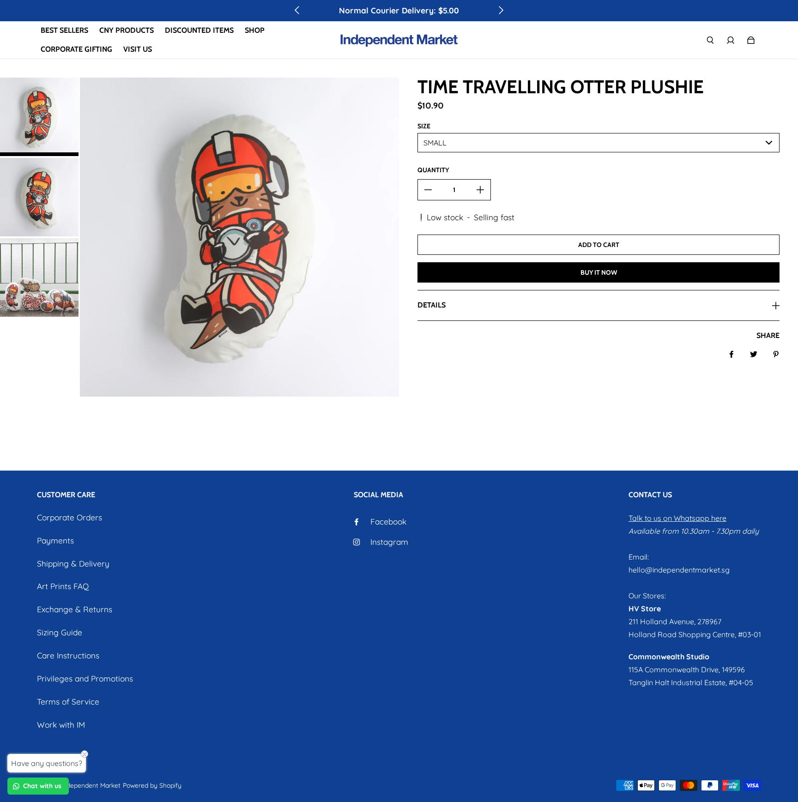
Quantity (433, 170)
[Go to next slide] (500, 10)
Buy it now (598, 272)
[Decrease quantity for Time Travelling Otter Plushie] (428, 190)
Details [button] (431, 305)
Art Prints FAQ (63, 586)
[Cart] (751, 40)
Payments (55, 540)
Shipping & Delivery (73, 563)
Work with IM (61, 725)
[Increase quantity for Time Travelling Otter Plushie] (480, 190)
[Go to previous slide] (297, 10)
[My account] (730, 40)
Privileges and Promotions (85, 678)
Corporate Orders (69, 517)
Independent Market (91, 785)
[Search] (710, 40)
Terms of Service (68, 701)
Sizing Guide (59, 632)
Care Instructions (68, 655)
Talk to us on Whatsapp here (677, 518)
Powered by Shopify (152, 785)
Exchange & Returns (74, 609)
